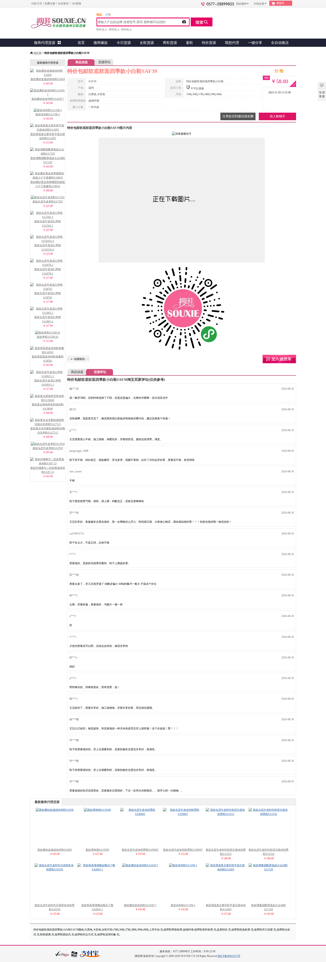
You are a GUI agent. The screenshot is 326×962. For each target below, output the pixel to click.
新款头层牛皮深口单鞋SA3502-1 (47, 223)
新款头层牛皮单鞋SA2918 (48, 448)
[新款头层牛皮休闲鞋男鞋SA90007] (183, 814)
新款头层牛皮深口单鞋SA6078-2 (47, 271)
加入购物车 (277, 116)
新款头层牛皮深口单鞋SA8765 (47, 295)
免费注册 (50, 3)
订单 (108, 14)
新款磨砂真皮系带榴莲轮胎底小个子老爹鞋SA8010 (47, 184)
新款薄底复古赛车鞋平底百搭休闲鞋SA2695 (47, 136)
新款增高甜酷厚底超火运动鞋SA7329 (47, 160)
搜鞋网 (37, 53)
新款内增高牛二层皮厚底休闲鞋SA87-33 (47, 470)
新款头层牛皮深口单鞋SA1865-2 (47, 319)
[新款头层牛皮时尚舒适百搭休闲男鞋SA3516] (269, 814)
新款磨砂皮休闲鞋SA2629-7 (47, 98)
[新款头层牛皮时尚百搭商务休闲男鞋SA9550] (55, 869)
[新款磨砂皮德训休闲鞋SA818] (54, 809)
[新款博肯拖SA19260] (97, 809)
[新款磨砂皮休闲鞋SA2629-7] (140, 865)
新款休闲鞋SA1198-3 (47, 114)
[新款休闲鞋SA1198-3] (183, 865)
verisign (62, 954)
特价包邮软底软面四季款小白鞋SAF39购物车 (279, 359)
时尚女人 (101, 29)
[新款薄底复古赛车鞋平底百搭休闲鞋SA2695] (226, 869)
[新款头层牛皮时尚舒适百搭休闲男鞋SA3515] (226, 814)
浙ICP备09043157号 (229, 956)
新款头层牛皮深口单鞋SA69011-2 (47, 382)
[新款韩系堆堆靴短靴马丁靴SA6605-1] (97, 869)
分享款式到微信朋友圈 (237, 116)
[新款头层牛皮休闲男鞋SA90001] (140, 814)
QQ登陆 (76, 3)
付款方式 (36, 3)
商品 (99, 14)
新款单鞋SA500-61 (48, 336)
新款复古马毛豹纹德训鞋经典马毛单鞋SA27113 (47, 430)
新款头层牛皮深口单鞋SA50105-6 (47, 247)
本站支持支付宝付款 (90, 954)
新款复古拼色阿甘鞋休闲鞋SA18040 (48, 406)
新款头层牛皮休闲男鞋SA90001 (140, 849)
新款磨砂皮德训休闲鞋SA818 (48, 79)
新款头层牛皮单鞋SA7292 (48, 201)
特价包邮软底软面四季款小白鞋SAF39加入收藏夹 (78, 359)
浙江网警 (74, 954)
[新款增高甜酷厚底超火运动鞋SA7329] (269, 869)
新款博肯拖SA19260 (97, 849)
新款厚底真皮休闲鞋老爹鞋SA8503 (48, 358)
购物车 (281, 3)
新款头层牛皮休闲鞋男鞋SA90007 (183, 849)
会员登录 (63, 3)
